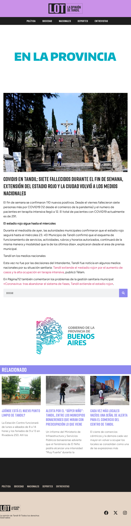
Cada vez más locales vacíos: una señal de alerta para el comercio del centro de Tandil (108, 417)
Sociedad (47, 21)
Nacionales (65, 21)
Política (31, 21)
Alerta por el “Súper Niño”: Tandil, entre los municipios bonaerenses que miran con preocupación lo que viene (65, 417)
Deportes (83, 21)
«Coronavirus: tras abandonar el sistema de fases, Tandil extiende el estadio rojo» (58, 284)
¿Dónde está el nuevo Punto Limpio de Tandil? (21, 412)
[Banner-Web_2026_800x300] (65, 358)
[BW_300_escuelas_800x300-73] (65, 79)
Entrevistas (101, 21)
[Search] (123, 293)
